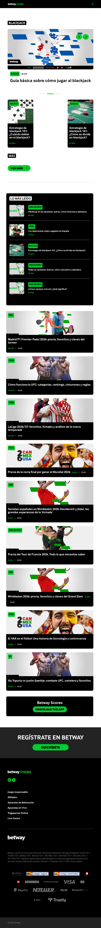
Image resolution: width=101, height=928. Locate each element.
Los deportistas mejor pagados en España (48, 231)
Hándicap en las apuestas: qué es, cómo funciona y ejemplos (57, 211)
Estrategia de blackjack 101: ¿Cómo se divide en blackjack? (56, 250)
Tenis (11, 485)
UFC (10, 656)
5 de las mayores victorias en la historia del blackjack (51, 83)
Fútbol (31, 226)
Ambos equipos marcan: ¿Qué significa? (47, 289)
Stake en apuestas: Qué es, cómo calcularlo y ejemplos (54, 269)
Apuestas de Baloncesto (21, 802)
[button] (42, 93)
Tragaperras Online (18, 813)
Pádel (11, 315)
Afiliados (12, 797)
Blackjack (15, 74)
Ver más (16, 168)
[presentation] (79, 37)
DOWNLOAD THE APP (49, 709)
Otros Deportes (35, 207)
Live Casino (14, 818)
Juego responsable (18, 791)
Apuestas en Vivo (17, 807)
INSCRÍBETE (50, 747)
